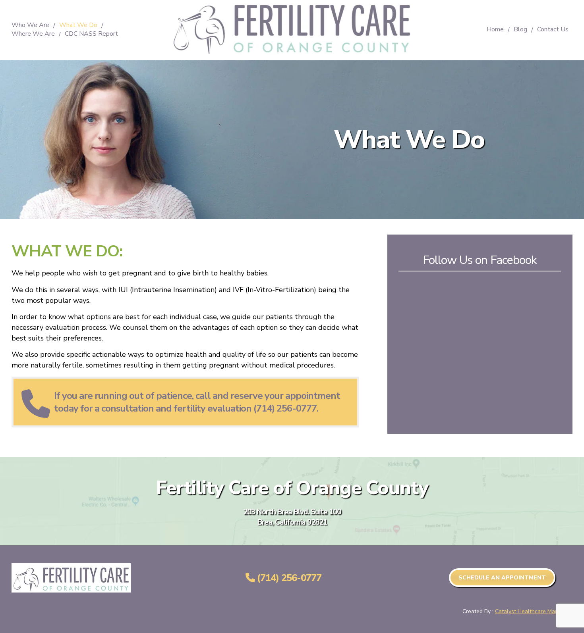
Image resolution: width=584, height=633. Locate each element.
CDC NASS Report (91, 34)
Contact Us (553, 30)
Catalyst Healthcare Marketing (533, 611)
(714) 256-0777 (288, 577)
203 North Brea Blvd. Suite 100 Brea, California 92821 (292, 517)
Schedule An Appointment (502, 577)
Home (495, 30)
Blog (520, 30)
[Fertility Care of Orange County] (292, 54)
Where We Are (33, 34)
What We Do (78, 25)
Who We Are (30, 25)
